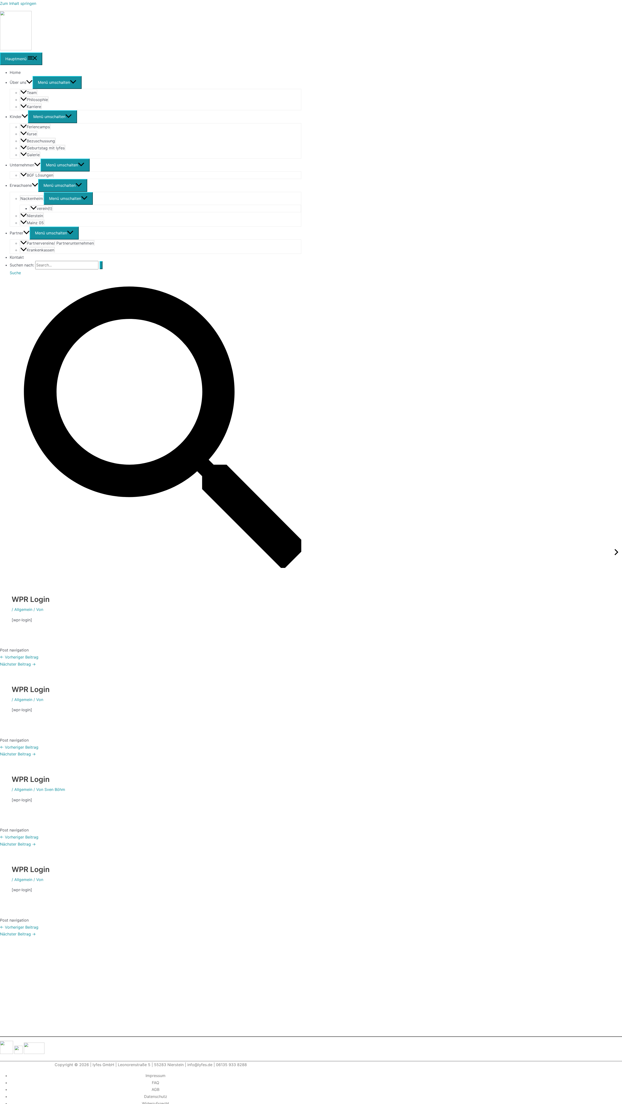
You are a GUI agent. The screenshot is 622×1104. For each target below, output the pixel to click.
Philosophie (37, 99)
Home (15, 72)
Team (32, 92)
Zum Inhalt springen (18, 3)
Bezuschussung (41, 140)
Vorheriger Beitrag (19, 657)
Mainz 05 (35, 222)
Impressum (155, 1075)
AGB (155, 1089)
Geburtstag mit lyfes (46, 147)
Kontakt (17, 257)
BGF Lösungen (40, 175)
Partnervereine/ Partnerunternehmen (60, 243)
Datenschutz (155, 1096)
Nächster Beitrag (18, 664)
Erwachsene (21, 185)
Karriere (34, 106)
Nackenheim (31, 198)
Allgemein (23, 609)
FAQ (155, 1082)
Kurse (32, 133)
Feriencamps (38, 126)
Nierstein (35, 215)
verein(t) (44, 208)
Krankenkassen (40, 250)
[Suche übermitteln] (101, 265)
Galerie (33, 154)
